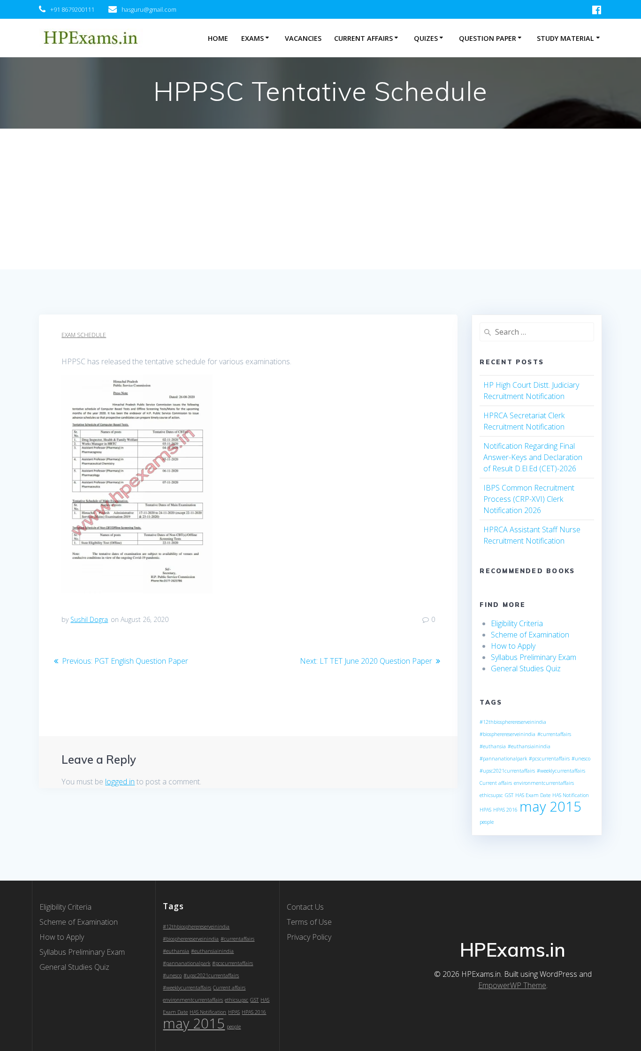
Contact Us (305, 907)
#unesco (581, 758)
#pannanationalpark (503, 758)
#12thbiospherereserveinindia (513, 722)
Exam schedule (83, 335)
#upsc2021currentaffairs (507, 770)
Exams (252, 38)
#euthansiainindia (529, 746)
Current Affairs (363, 38)
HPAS (485, 809)
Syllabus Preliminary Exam (533, 657)
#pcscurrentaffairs (549, 758)
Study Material (565, 38)
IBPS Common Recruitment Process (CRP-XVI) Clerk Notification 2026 (528, 499)
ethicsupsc (491, 795)
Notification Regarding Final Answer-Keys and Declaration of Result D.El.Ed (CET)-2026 (532, 457)
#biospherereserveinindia (507, 734)
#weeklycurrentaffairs (561, 770)
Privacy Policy (309, 937)
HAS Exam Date (532, 795)
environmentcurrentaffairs (544, 783)
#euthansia (493, 746)
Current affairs (496, 783)
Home (218, 38)
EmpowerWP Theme (512, 985)
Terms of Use (309, 922)
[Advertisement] (320, 199)
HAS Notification (570, 795)
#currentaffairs (554, 734)
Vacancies (303, 38)
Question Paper (487, 38)
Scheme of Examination (530, 634)
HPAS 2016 (505, 809)
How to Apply (513, 646)
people (487, 822)
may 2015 (550, 806)
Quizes (426, 38)
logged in (120, 781)
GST (509, 795)
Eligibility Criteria (517, 623)
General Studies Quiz (526, 668)
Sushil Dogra (89, 619)
